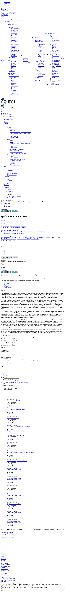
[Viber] (10, 211)
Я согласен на (15, 382)
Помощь (3, 567)
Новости (3, 557)
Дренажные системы (10, 233)
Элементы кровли (15, 157)
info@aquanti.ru (6, 203)
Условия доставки (5, 564)
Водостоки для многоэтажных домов (31, 231)
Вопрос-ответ (4, 569)
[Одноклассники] (4, 211)
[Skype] (15, 211)
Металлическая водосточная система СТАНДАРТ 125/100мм (17, 237)
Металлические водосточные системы (11, 231)
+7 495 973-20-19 (5, 10)
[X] (8, 211)
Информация (4, 561)
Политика (3, 559)
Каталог (9, 126)
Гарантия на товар (6, 566)
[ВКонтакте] (2, 211)
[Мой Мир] (6, 211)
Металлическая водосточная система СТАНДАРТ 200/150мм (22, 239)
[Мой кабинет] (1, 109)
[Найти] (1, 18)
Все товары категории (7, 532)
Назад (8, 124)
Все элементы (20, 233)
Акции (2, 556)
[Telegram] (17, 211)
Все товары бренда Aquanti (8, 534)
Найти (2, 590)
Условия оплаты (5, 563)
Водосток (12, 130)
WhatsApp (8, 206)
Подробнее (10, 405)
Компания (9, 179)
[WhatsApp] (13, 211)
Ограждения (13, 147)
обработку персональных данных (19, 382)
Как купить (10, 170)
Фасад (11, 142)
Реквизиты (3, 560)
